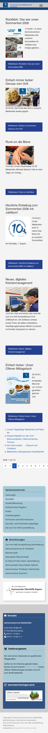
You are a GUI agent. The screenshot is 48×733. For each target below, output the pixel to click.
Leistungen (10, 495)
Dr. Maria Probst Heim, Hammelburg (22, 561)
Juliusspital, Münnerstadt (17, 556)
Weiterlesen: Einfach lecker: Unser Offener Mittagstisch (22, 418)
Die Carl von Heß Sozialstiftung (19, 527)
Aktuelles (9, 499)
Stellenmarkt (31, 667)
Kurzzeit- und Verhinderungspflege (21, 523)
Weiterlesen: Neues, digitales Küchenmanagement (20, 350)
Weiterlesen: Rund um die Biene (21, 192)
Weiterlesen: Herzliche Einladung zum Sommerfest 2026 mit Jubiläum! (23, 264)
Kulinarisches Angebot (15, 507)
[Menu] (41, 5)
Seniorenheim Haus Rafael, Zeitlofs (21, 565)
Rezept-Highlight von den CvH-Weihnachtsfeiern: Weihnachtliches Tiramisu (22, 438)
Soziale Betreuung (13, 503)
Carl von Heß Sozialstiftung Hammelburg (24, 544)
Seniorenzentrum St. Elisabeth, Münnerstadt (19, 550)
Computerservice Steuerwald (24, 728)
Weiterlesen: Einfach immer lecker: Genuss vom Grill (22, 127)
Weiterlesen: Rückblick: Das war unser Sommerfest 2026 (24, 65)
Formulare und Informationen (19, 519)
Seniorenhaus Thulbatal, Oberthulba (22, 569)
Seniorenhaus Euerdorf (16, 573)
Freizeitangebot (12, 515)
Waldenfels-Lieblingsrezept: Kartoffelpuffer (25, 451)
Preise (8, 511)
